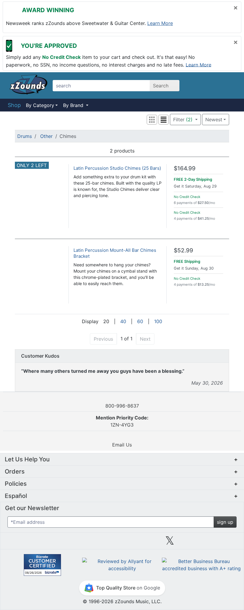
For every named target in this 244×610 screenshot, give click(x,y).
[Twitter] (169, 543)
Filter (183, 119)
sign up (225, 522)
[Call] (230, 85)
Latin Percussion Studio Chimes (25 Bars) (117, 168)
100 (158, 321)
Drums (24, 136)
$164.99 (184, 168)
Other (46, 136)
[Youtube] (217, 543)
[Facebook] (74, 543)
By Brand (74, 105)
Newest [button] (213, 119)
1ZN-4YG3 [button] (122, 421)
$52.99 (183, 250)
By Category (40, 105)
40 (123, 321)
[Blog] (26, 543)
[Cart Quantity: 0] (197, 85)
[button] (152, 120)
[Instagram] (122, 543)
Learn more (160, 23)
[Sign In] (214, 85)
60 (140, 321)
